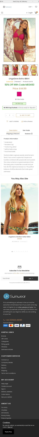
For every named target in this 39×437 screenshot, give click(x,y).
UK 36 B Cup (19, 103)
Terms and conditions (8, 373)
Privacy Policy (5, 415)
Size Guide (20, 99)
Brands (3, 336)
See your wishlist (6, 397)
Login (30, 13)
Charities (4, 410)
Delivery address (6, 392)
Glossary (4, 347)
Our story (4, 407)
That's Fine (8, 432)
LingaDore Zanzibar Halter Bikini (19, 237)
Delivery (3, 365)
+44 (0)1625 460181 (13, 320)
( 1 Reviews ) (17, 81)
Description (13, 130)
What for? (10, 427)
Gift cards (4, 339)
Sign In (3, 389)
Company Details (7, 362)
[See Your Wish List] (36, 7)
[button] (12, 251)
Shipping (4, 370)
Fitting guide (5, 344)
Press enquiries (6, 418)
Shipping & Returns (13, 134)
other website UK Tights (25, 307)
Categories (5, 341)
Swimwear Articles (7, 349)
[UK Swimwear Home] (7, 7)
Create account (6, 386)
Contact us (5, 360)
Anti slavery (5, 413)
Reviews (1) (29, 134)
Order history (5, 394)
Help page (4, 384)
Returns (3, 368)
